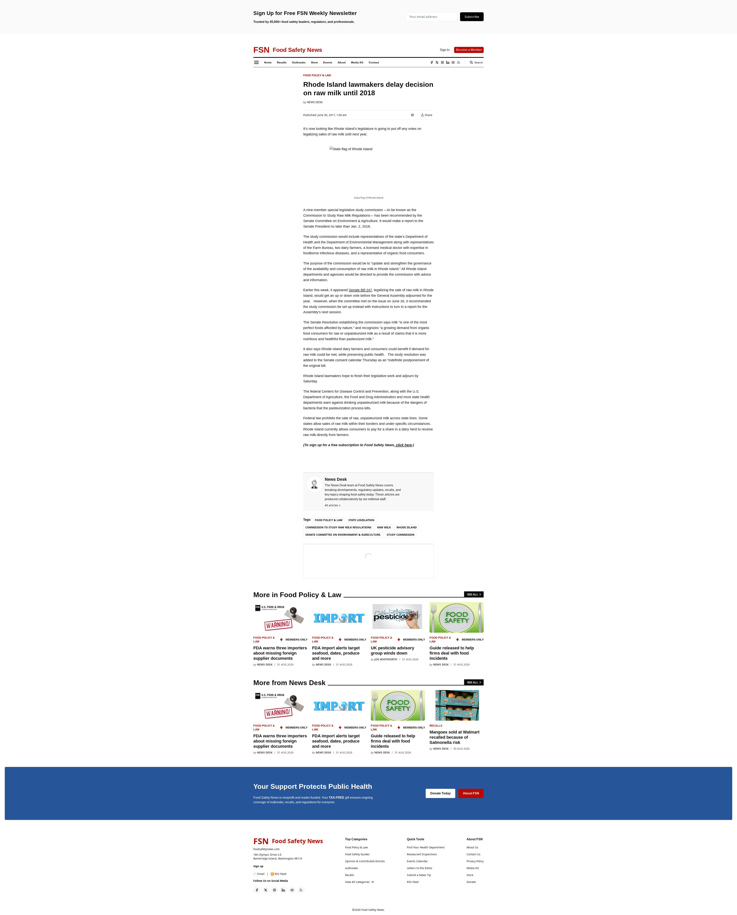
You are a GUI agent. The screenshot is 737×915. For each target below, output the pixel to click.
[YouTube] (453, 62)
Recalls (436, 725)
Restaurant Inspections (422, 854)
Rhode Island (407, 527)
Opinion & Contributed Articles (365, 861)
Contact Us (473, 854)
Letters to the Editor (419, 868)
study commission (400, 534)
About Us (472, 847)
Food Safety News (372, 910)
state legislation (361, 520)
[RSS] (458, 62)
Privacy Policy (475, 861)
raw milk (384, 527)
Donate (471, 882)
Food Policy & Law (317, 75)
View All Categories (357, 882)
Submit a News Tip (419, 875)
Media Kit (473, 868)
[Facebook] (431, 62)
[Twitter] (437, 62)
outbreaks (351, 868)
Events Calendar (417, 861)
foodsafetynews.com (266, 849)
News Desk (315, 102)
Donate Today (440, 793)
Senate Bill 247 (360, 290)
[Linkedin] (447, 62)
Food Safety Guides (357, 854)
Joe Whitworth (385, 659)
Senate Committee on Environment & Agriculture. (343, 534)
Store (470, 875)
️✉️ (258, 874)
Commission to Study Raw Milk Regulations (338, 527)
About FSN (471, 793)
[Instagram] (442, 62)
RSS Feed (413, 882)
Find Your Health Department (426, 847)
